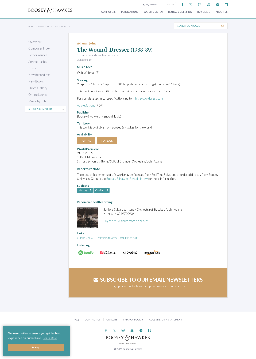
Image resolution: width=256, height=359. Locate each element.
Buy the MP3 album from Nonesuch (126, 221)
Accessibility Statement (165, 319)
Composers (108, 12)
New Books (36, 81)
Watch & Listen (153, 12)
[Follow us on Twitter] (190, 4)
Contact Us (93, 319)
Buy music (203, 12)
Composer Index (39, 48)
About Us (222, 12)
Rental (86, 140)
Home (31, 27)
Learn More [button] (50, 338)
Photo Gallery (37, 88)
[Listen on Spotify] (217, 4)
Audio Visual (85, 238)
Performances (37, 55)
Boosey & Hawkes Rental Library (127, 178)
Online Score (129, 238)
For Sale (107, 140)
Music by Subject (39, 101)
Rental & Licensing (180, 12)
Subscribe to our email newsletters (151, 279)
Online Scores (37, 94)
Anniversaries (37, 61)
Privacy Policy (133, 319)
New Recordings (39, 75)
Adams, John (86, 43)
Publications (129, 12)
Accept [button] (36, 347)
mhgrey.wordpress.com (148, 98)
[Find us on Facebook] (183, 4)
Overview (35, 42)
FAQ (76, 319)
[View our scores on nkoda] (226, 4)
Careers (111, 319)
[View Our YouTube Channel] (208, 4)
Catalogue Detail (62, 27)
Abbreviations (86, 105)
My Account (151, 4)
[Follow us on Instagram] (199, 4)
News (32, 68)
